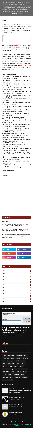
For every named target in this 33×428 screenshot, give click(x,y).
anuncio (18, 358)
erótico (10, 374)
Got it (22, 13)
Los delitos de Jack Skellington (16, 397)
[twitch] (24, 253)
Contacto (24, 421)
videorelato (5, 380)
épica (11, 380)
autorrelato (5, 369)
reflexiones (19, 355)
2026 (17, 270)
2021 (17, 282)
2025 (17, 273)
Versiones (18, 421)
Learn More (14, 13)
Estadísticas (5, 347)
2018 (17, 290)
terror (11, 377)
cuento (25, 371)
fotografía (16, 374)
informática (25, 358)
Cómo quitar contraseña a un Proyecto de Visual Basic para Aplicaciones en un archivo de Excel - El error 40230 (16, 330)
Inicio (8, 421)
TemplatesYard (15, 424)
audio (21, 366)
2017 (17, 293)
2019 (17, 287)
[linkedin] (24, 257)
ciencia (19, 371)
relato (12, 358)
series (10, 366)
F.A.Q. (12, 421)
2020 (17, 285)
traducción (17, 377)
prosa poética (6, 371)
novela (25, 369)
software (16, 366)
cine (23, 360)
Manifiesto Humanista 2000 (15, 412)
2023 (17, 279)
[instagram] (9, 257)
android (13, 371)
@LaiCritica (25, 229)
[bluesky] (9, 261)
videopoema (6, 358)
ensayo (4, 374)
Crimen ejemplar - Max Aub (15, 405)
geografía (12, 369)
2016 (17, 296)
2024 (17, 276)
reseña (25, 355)
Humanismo (11, 363)
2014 (17, 301)
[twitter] (9, 249)
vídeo (4, 360)
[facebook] (24, 249)
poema (4, 355)
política (23, 374)
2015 (17, 299)
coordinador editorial (25, 65)
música (4, 366)
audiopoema (11, 355)
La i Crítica (17, 45)
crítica (18, 363)
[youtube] (9, 253)
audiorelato (17, 360)
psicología (5, 377)
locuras (23, 363)
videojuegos (25, 377)
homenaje (9, 360)
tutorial (4, 363)
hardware (19, 369)
